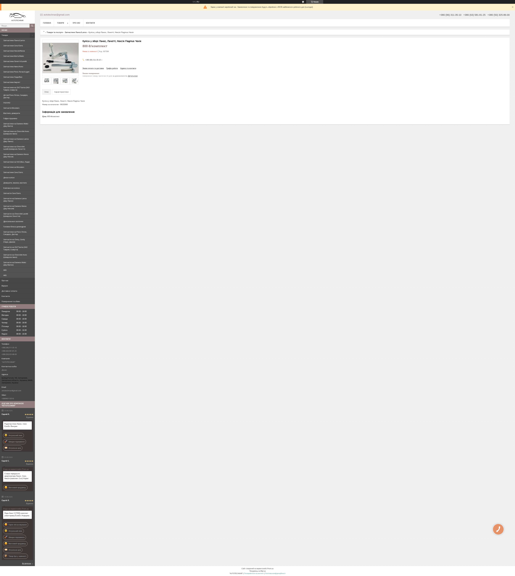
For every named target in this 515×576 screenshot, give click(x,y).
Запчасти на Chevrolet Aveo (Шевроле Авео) (15, 256)
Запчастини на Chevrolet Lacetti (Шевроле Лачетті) (14, 147)
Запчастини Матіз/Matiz (13, 56)
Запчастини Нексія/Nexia (14, 51)
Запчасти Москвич (11, 108)
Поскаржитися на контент (254, 573)
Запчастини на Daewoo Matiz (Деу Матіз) (15, 124)
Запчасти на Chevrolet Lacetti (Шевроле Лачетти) (15, 215)
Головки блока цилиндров (14, 226)
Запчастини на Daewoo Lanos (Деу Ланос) (16, 140)
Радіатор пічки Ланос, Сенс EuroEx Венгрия (15, 425)
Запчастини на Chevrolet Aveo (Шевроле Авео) (16, 132)
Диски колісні (8, 177)
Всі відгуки (26, 563)
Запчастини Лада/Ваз (12, 77)
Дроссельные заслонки (13, 221)
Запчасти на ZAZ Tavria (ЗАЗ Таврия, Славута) (15, 248)
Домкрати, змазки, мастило (15, 183)
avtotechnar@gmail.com (11, 390)
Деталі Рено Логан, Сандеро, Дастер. (15, 96)
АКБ (5, 270)
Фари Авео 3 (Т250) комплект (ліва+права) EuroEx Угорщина (16, 514)
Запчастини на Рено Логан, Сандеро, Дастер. (15, 233)
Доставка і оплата (9, 291)
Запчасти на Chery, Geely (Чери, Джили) (14, 240)
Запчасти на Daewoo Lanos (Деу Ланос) (15, 199)
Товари (5, 35)
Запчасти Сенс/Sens (12, 193)
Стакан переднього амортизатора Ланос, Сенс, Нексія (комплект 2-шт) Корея (16, 476)
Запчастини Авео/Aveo (13, 66)
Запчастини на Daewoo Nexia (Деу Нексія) (16, 155)
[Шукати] (32, 26)
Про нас (5, 280)
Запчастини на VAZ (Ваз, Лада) (16, 162)
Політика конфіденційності (275, 573)
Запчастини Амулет (11, 82)
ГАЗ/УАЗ (6, 102)
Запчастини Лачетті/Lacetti (15, 61)
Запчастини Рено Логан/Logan (16, 72)
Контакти (6, 296)
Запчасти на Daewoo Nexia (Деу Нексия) (14, 207)
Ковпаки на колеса (11, 188)
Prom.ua (270, 569)
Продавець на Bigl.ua (257, 571)
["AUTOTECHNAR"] (17, 15)
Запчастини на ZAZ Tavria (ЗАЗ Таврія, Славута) (16, 88)
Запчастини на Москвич (13, 167)
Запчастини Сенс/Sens (13, 45)
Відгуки (5, 286)
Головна (47, 23)
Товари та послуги (55, 32)
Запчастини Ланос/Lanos (14, 40)
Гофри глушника (10, 118)
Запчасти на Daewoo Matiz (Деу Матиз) (14, 263)
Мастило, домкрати (11, 113)
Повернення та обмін (11, 301)
